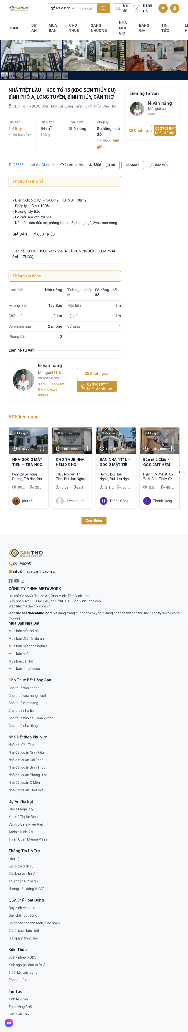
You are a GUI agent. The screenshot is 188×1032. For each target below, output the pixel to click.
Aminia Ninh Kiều (21, 832)
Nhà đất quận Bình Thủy (27, 767)
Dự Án (34, 28)
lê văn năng (50, 365)
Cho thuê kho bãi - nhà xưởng (31, 718)
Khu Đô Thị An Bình (23, 817)
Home (14, 28)
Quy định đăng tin (22, 908)
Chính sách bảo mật (24, 931)
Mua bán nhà (19, 654)
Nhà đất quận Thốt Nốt (26, 790)
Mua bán (48, 165)
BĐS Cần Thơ (19, 1014)
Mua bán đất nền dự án (26, 639)
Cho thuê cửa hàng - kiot (27, 696)
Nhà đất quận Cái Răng (26, 760)
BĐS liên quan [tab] (24, 417)
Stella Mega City (21, 809)
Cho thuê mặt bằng (23, 703)
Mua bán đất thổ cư (23, 631)
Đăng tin (147, 8)
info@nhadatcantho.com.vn (34, 571)
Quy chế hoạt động (23, 915)
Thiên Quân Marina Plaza (28, 839)
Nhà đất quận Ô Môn (24, 782)
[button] (180, 472)
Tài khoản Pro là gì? (23, 881)
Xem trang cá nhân (44, 389)
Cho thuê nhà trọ (21, 710)
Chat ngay (98, 373)
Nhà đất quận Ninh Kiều (26, 752)
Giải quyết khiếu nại (23, 938)
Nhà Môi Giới (123, 28)
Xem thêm (94, 520)
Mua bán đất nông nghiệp (28, 646)
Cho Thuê (74, 28)
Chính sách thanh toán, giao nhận (34, 923)
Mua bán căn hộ (21, 661)
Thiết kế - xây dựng (23, 972)
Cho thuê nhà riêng (23, 726)
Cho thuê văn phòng (24, 688)
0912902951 (22, 564)
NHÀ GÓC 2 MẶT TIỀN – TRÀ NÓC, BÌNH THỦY (28, 464)
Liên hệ (14, 859)
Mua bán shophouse (24, 669)
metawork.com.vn (36, 606)
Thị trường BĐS (20, 1007)
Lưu (111, 165)
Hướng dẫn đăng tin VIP (27, 889)
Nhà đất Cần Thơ (21, 745)
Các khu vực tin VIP (23, 874)
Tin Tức (165, 28)
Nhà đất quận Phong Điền (28, 775)
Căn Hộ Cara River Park (26, 824)
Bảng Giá (144, 28)
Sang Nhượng (99, 28)
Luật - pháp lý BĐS (22, 957)
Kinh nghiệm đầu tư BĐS (27, 965)
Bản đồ (126, 8)
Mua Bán (53, 28)
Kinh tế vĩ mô (18, 999)
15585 (18, 165)
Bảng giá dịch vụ (21, 866)
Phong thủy (17, 980)
